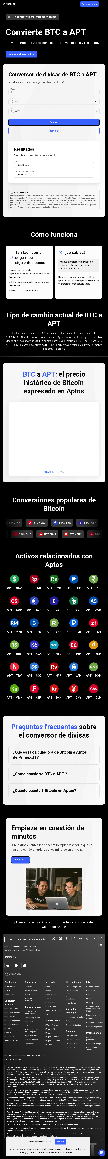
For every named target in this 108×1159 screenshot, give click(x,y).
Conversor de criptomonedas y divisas (35, 16)
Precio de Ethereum (12, 1013)
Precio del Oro (9, 1036)
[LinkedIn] (67, 938)
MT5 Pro (48, 1045)
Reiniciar (54, 130)
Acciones (49, 999)
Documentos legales (94, 1023)
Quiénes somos (92, 987)
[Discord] (101, 945)
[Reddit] (101, 938)
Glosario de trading (73, 1025)
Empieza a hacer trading (21, 54)
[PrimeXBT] (10, 4)
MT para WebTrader (52, 1041)
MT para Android (51, 1025)
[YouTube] (80, 938)
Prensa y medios (92, 1003)
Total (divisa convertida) (25, 171)
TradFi (47, 1014)
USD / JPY (8, 1032)
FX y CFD (7, 991)
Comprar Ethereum (73, 1040)
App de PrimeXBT (31, 991)
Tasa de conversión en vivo (26, 162)
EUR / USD (8, 1028)
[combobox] (55, 101)
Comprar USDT (71, 1044)
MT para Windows (52, 1037)
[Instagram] (60, 938)
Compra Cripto (9, 995)
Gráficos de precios (73, 987)
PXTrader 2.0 (30, 987)
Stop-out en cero (31, 1040)
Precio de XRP (9, 1017)
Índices (48, 991)
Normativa (90, 995)
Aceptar (60, 1141)
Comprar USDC (71, 1048)
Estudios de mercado (74, 1017)
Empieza (19, 859)
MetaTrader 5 (30, 995)
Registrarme (91, 4)
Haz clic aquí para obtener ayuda (25, 939)
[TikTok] (87, 938)
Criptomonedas (51, 1003)
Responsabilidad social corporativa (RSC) (93, 1009)
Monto (12, 89)
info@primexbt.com (28, 946)
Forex (47, 987)
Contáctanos (91, 1019)
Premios (89, 999)
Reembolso (29, 1044)
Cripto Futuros (9, 987)
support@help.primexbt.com (31, 950)
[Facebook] (73, 938)
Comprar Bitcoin (72, 1036)
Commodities (50, 995)
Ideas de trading (72, 1003)
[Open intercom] (101, 1152)
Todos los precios (11, 1040)
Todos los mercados (53, 1010)
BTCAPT (47, 472)
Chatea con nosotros (57, 922)
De (11, 99)
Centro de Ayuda (53, 926)
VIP (26, 1026)
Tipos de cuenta (31, 1036)
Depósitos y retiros (32, 1018)
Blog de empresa (93, 1015)
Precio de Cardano (11, 1025)
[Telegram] (94, 938)
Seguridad (29, 1022)
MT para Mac (50, 1033)
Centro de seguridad (94, 1027)
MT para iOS (50, 1029)
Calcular (54, 122)
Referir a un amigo (93, 1044)
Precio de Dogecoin (12, 1021)
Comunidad (90, 991)
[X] (53, 938)
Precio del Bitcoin (11, 1009)
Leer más (49, 1141)
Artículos (69, 1021)
